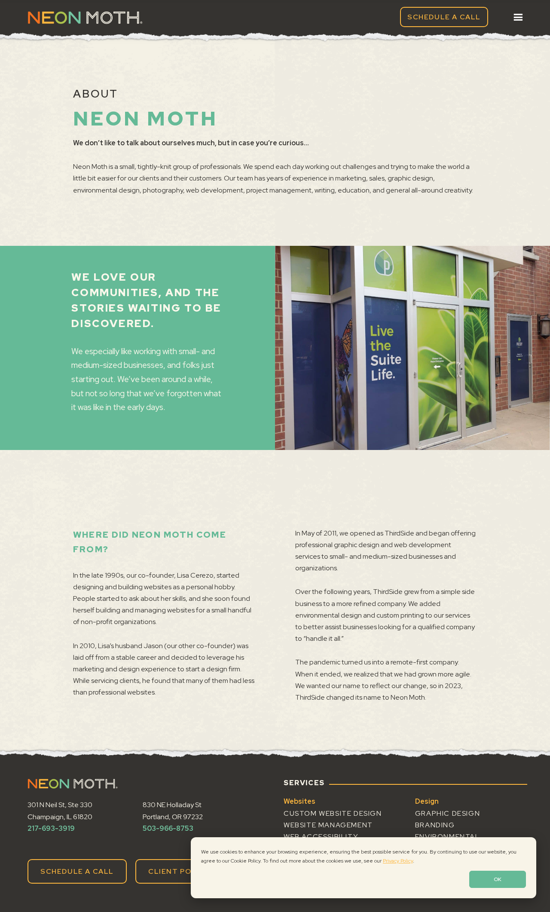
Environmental (447, 836)
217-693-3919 (51, 828)
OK (497, 879)
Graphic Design (447, 813)
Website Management (328, 824)
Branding (435, 824)
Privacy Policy (398, 860)
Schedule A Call (444, 16)
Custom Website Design (333, 813)
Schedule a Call (77, 871)
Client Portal (180, 871)
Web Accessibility (321, 836)
